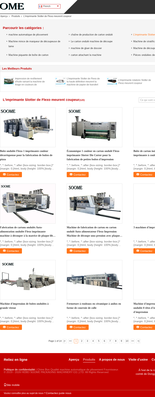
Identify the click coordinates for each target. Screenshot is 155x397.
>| (138, 341)
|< (65, 341)
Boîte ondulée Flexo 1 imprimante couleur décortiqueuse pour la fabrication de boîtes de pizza (26, 155)
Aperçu (4, 16)
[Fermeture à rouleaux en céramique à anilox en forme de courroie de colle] (94, 280)
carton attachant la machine (86, 55)
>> (132, 341)
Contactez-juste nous (58, 393)
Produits (16, 16)
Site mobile (13, 384)
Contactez (13, 174)
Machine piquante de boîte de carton (28, 55)
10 (127, 341)
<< (70, 341)
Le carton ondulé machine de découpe (91, 41)
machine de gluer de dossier (86, 48)
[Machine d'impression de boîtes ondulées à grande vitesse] (28, 280)
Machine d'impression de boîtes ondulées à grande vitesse (24, 305)
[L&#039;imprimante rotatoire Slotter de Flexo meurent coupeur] (112, 81)
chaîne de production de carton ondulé (92, 34)
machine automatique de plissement (28, 34)
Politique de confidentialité (19, 369)
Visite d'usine (138, 359)
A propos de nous (112, 359)
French (46, 6)
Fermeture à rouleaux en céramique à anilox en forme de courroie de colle (94, 305)
